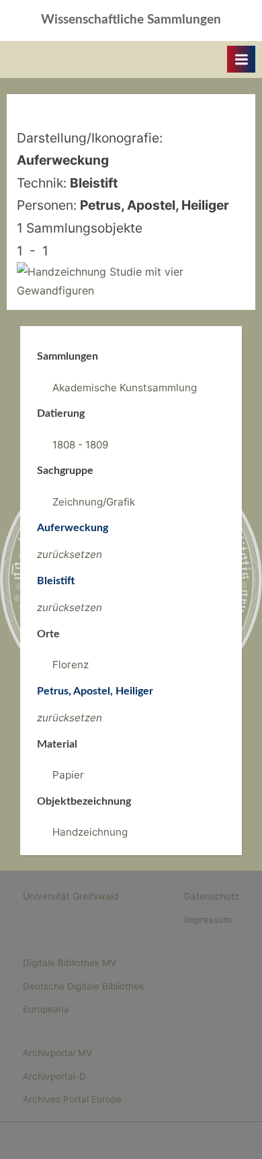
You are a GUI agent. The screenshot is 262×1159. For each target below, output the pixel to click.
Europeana (46, 1009)
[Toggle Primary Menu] (241, 59)
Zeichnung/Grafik (93, 501)
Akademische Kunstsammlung (124, 387)
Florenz (70, 664)
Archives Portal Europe (72, 1099)
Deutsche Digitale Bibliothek (83, 986)
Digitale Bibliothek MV (69, 962)
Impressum (208, 919)
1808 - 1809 (80, 444)
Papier (68, 774)
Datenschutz (211, 896)
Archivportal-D (54, 1076)
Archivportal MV (57, 1052)
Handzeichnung (90, 832)
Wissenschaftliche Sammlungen (131, 19)
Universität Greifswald (70, 896)
